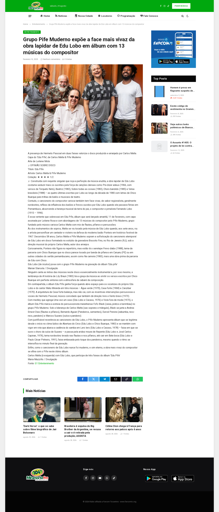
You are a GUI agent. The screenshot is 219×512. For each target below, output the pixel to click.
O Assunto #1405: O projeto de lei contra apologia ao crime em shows (181, 144)
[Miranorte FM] (35, 6)
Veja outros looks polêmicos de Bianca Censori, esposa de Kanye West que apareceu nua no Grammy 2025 (181, 126)
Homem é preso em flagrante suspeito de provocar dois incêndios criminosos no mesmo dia (183, 89)
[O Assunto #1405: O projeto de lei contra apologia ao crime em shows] (159, 146)
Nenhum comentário (51, 59)
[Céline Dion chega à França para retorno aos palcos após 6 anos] (124, 409)
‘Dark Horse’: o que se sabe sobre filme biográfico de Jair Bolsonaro (40, 429)
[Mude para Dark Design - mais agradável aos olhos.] (187, 16)
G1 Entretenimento (44, 363)
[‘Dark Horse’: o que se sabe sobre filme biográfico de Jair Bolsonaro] (41, 409)
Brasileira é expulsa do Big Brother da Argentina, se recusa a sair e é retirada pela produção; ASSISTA (82, 431)
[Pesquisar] (182, 16)
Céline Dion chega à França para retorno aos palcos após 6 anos (123, 428)
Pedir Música (181, 6)
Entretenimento (31, 32)
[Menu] (29, 16)
